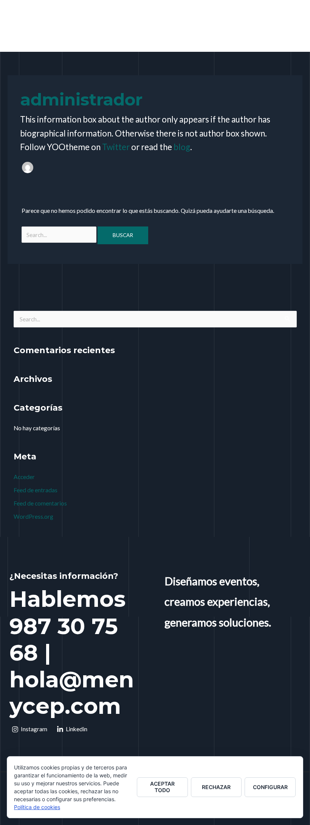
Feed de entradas (35, 490)
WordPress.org (33, 516)
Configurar (270, 787)
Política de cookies (37, 807)
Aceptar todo (162, 786)
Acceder (24, 476)
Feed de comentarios (40, 503)
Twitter (116, 147)
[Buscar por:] (60, 234)
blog (182, 147)
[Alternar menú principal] (294, 27)
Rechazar (216, 787)
